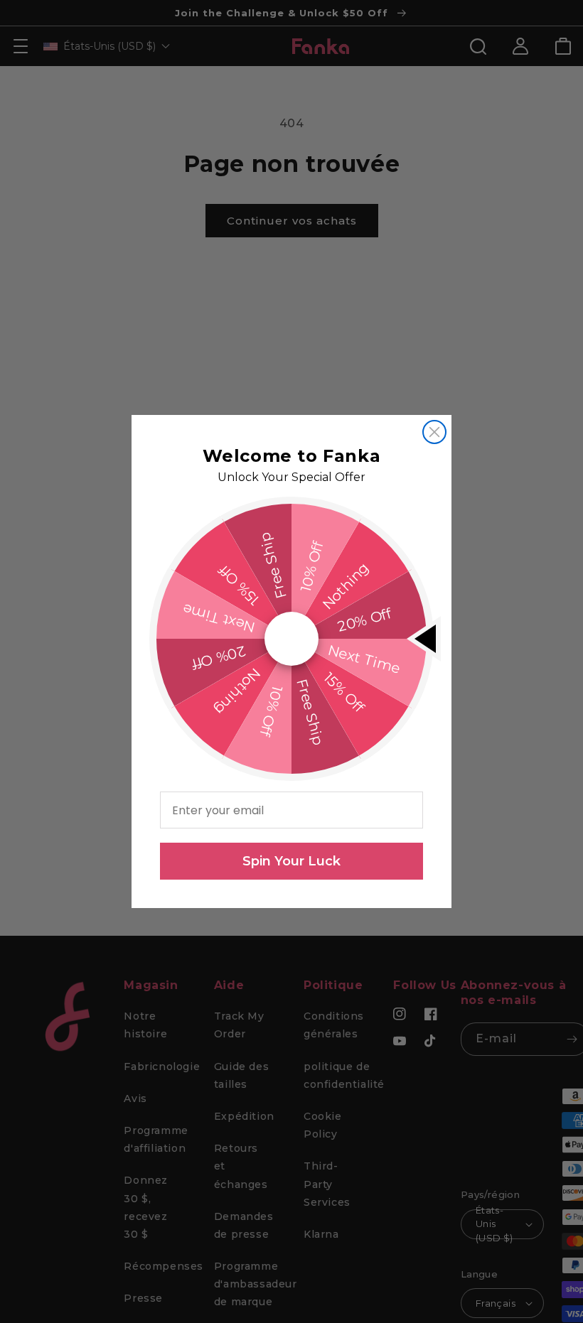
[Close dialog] (434, 432)
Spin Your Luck (291, 861)
